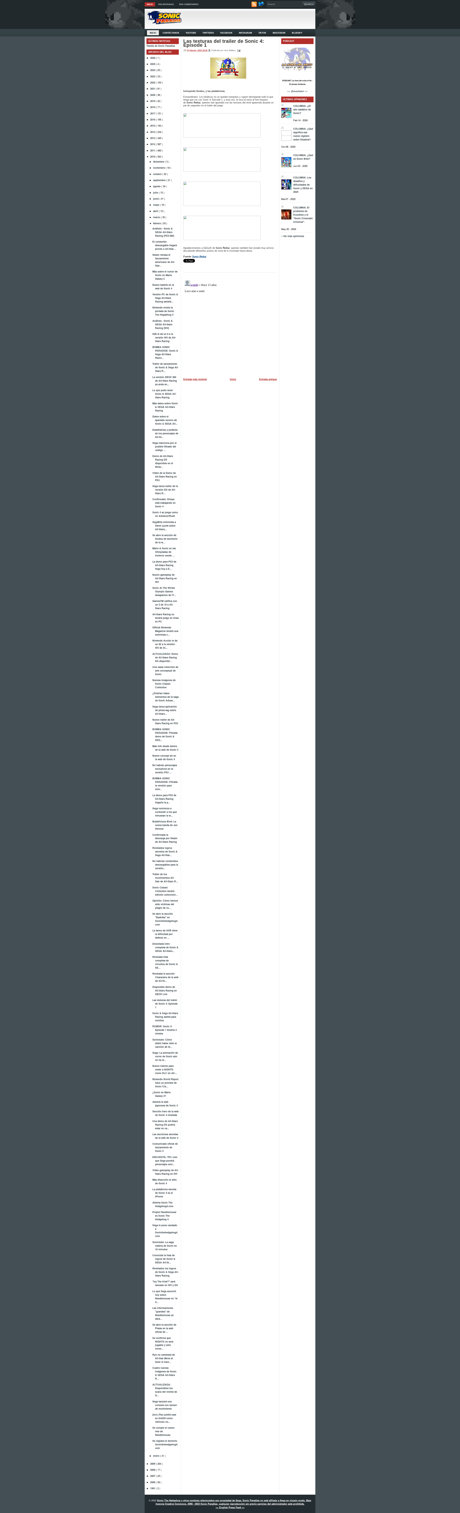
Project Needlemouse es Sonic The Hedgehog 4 (164, 1215)
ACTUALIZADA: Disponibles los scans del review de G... (164, 1390)
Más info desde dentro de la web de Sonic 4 (165, 747)
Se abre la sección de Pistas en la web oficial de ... (164, 1328)
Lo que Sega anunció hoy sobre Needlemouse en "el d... (165, 1296)
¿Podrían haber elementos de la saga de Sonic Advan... (165, 696)
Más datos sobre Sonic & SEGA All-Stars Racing (165, 407)
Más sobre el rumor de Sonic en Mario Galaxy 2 (165, 275)
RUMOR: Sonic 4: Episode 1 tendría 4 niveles (164, 1030)
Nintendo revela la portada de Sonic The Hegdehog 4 (163, 311)
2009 (153, 1463)
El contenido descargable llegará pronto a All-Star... (164, 245)
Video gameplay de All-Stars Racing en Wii (165, 1171)
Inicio (150, 4)
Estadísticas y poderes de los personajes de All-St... (165, 433)
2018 (153, 107)
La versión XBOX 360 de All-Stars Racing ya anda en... (164, 380)
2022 (153, 82)
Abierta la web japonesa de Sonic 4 (165, 1103)
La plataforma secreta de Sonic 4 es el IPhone (164, 1192)
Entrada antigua (268, 379)
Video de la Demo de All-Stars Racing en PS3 (164, 476)
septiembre (159, 180)
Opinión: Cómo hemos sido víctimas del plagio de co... (165, 904)
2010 (153, 156)
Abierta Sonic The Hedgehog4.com (162, 1204)
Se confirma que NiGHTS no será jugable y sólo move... (162, 1343)
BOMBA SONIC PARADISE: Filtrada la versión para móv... (165, 784)
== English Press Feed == (230, 1507)
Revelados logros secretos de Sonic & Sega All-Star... (165, 851)
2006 (153, 1482)
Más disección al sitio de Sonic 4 (164, 1181)
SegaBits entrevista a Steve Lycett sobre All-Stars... (164, 525)
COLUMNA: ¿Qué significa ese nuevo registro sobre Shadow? (303, 134)
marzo (157, 217)
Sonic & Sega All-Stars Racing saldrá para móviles (165, 1016)
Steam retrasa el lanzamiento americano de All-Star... (163, 260)
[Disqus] (230, 324)
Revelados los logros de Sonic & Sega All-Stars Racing (165, 1272)
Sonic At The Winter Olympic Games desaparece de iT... (164, 591)
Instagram (245, 32)
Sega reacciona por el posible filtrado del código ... (164, 446)
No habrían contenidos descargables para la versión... (165, 864)
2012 (153, 144)
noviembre (159, 167)
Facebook (226, 32)
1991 (153, 1488)
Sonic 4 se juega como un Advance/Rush (165, 514)
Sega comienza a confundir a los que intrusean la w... (164, 812)
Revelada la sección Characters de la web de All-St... (165, 977)
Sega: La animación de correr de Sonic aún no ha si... (165, 1056)
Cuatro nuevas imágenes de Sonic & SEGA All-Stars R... (164, 1373)
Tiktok (262, 32)
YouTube (191, 32)
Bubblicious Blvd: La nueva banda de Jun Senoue (165, 825)
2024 (153, 70)
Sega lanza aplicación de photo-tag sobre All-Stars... (164, 710)
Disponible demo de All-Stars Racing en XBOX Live (164, 990)
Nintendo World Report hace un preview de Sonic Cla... (165, 1082)
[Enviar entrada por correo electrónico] (238, 50)
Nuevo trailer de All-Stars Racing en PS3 (165, 721)
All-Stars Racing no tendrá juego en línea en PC (165, 618)
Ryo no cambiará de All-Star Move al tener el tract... (163, 1358)
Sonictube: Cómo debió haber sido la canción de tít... (164, 1043)
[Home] (163, 23)
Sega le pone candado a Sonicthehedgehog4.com (165, 1230)
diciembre (159, 161)
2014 (153, 132)
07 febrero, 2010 (194, 50)
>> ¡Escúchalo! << (297, 91)
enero (156, 1455)
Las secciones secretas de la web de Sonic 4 (165, 1135)
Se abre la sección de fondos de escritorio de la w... (165, 538)
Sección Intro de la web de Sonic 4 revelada (165, 1113)
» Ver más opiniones (292, 236)
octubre (157, 174)
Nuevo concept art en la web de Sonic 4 (164, 757)
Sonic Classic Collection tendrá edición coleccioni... (165, 891)
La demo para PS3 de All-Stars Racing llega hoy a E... (164, 565)
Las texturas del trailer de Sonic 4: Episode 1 (165, 1003)
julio (156, 192)
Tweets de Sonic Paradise (160, 45)
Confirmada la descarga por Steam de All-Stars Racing (164, 838)
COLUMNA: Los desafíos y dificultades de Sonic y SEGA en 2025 (303, 185)
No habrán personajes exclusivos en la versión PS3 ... (164, 768)
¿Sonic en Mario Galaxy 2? (161, 1094)
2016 (153, 119)
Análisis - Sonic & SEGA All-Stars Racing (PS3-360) (163, 232)
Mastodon (279, 32)
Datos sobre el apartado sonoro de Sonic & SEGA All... (165, 420)
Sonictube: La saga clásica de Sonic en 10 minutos (164, 1245)
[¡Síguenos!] (261, 6)
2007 (153, 1476)
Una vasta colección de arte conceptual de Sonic (165, 670)
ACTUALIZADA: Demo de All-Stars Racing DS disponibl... (165, 657)
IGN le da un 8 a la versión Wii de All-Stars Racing (164, 337)
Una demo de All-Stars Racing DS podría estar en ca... (165, 1124)
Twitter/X (208, 32)
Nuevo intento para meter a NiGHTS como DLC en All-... (164, 1069)
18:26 (205, 50)
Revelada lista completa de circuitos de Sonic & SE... (165, 962)
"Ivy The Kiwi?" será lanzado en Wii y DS (165, 1283)
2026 (153, 58)
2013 (153, 138)
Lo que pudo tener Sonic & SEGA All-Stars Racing (164, 393)
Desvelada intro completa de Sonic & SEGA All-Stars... (165, 947)
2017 (153, 113)
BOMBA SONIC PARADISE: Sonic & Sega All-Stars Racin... (165, 352)
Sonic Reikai (199, 256)
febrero (157, 223)
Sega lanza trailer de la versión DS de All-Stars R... (165, 489)
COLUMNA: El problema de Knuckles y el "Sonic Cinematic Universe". (303, 215)
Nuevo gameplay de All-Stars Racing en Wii (164, 578)
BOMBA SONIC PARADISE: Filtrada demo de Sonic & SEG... (165, 734)
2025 (153, 64)
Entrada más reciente (195, 379)
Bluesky (297, 32)
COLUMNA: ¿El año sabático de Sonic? (302, 109)
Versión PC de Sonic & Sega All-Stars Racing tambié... (165, 298)
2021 (153, 88)
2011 (153, 150)
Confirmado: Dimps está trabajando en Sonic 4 (164, 502)
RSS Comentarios (188, 4)
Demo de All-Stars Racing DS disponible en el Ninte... (162, 461)
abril (156, 211)
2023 (153, 76)
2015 (153, 125)
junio (156, 198)
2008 (153, 1469)
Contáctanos (171, 32)
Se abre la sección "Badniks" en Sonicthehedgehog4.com (165, 919)
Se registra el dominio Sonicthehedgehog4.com (165, 1444)
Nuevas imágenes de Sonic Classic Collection (164, 683)
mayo (156, 204)
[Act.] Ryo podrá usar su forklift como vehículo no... (164, 1418)
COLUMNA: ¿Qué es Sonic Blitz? (303, 156)
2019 (153, 101)
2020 (153, 95)
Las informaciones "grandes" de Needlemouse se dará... (163, 1313)
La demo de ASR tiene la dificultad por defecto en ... (165, 934)
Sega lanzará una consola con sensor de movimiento (164, 1405)
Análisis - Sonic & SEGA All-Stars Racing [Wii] (162, 324)
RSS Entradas (166, 4)
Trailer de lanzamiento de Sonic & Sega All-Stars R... (165, 367)
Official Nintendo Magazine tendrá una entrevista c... (165, 631)
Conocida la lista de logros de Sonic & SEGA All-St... (163, 1258)
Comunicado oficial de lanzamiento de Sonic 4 (165, 1147)
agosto (157, 186)
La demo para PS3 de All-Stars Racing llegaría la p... (164, 798)
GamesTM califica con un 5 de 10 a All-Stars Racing (164, 604)
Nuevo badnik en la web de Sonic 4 (163, 286)
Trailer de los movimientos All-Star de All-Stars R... (165, 877)
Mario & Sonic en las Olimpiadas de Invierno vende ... (164, 552)
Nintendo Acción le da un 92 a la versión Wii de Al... (164, 644)
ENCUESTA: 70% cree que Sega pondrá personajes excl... (164, 1160)
